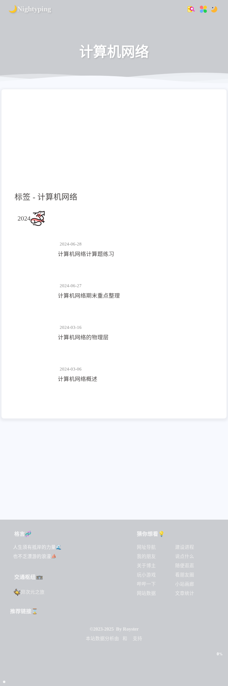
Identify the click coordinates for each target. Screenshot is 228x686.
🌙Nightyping (29, 9)
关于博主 (146, 565)
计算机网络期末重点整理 (89, 296)
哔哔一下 (146, 584)
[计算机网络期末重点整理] (35, 291)
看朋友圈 (184, 574)
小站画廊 (184, 584)
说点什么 (184, 556)
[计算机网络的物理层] (35, 333)
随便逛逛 (184, 565)
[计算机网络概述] (35, 375)
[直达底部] (219, 667)
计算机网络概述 (77, 379)
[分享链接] (219, 641)
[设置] (219, 628)
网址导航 (146, 547)
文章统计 (184, 593)
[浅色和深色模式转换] (212, 9)
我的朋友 (146, 556)
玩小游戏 (146, 574)
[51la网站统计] (121, 638)
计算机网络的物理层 (83, 337)
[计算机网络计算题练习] (35, 250)
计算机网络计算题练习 (86, 254)
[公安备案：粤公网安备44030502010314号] (114, 652)
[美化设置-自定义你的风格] (201, 9)
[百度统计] (130, 638)
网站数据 (146, 593)
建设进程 (184, 547)
